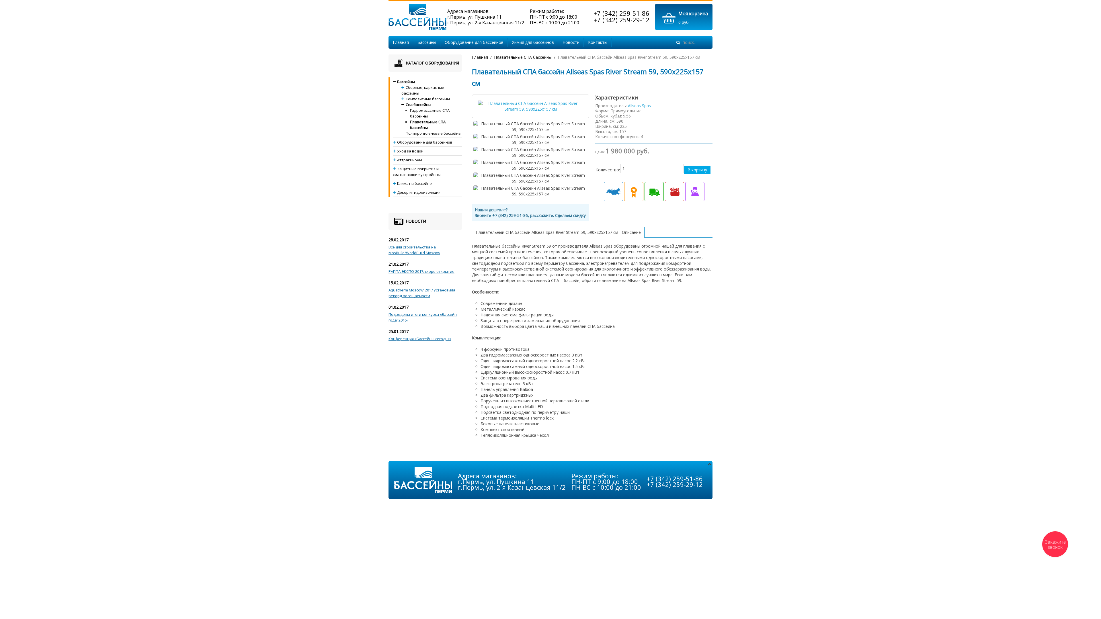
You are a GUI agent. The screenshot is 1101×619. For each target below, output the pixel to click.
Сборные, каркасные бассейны (422, 90)
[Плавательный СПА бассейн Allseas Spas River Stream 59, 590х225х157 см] (530, 106)
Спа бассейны (418, 104)
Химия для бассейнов (533, 42)
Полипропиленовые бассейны (433, 133)
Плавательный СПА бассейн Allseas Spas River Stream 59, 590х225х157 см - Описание (558, 232)
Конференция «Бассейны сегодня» (420, 338)
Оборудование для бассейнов (474, 42)
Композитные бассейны (428, 98)
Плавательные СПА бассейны (523, 57)
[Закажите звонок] (1055, 544)
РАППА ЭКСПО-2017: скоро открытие (421, 271)
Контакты (597, 42)
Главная (401, 42)
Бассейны (426, 42)
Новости (571, 42)
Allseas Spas (639, 105)
